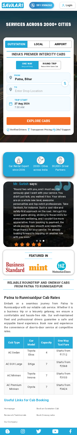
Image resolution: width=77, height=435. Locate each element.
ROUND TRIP (49, 64)
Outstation (16, 44)
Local (38, 44)
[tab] (37, 241)
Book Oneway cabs (46, 415)
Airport (61, 44)
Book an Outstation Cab (48, 408)
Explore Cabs (38, 121)
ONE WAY (27, 64)
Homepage (9, 408)
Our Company (10, 422)
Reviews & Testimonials (15, 415)
